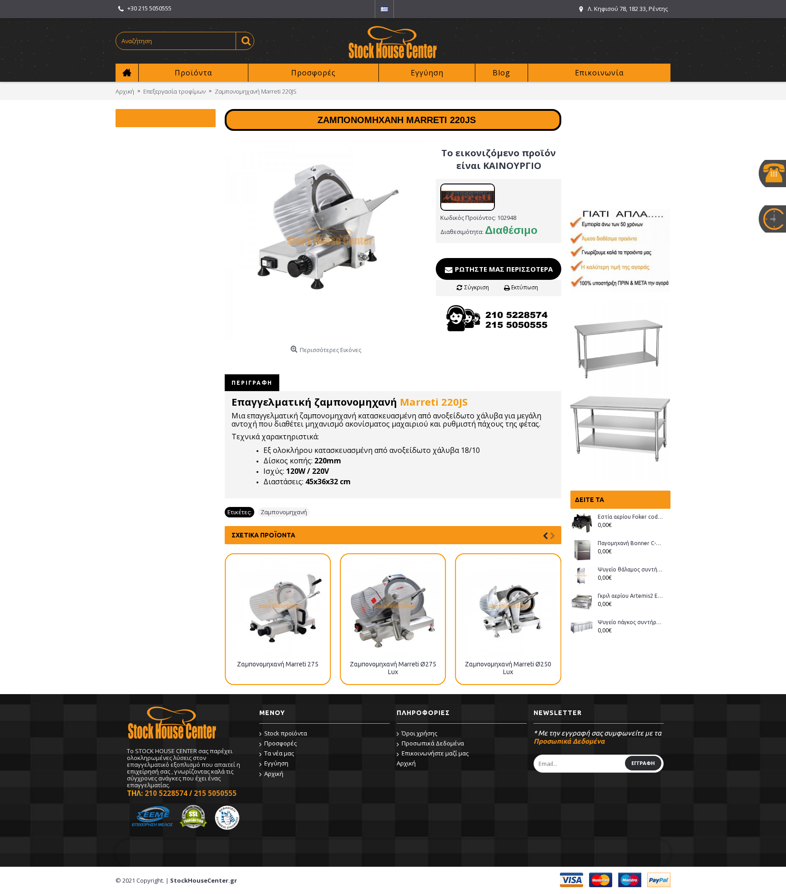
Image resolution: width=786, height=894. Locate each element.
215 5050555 (215, 793)
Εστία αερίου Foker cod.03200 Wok (631, 517)
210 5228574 (166, 793)
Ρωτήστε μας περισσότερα (503, 268)
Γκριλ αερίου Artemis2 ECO (631, 596)
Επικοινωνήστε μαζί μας (435, 753)
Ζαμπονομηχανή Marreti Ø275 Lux (393, 668)
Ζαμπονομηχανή (284, 512)
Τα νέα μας (279, 753)
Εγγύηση (276, 763)
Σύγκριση (476, 287)
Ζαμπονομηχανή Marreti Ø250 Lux (508, 668)
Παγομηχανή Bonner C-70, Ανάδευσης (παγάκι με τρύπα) (631, 543)
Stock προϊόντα (285, 733)
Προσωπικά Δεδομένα (433, 743)
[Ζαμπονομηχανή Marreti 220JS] (326, 241)
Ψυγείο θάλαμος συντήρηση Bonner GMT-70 (631, 569)
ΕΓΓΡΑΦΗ (643, 763)
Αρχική (273, 774)
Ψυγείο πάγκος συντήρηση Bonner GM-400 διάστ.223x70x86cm (631, 622)
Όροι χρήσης (419, 733)
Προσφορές (280, 743)
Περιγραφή (252, 383)
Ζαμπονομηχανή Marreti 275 (277, 664)
